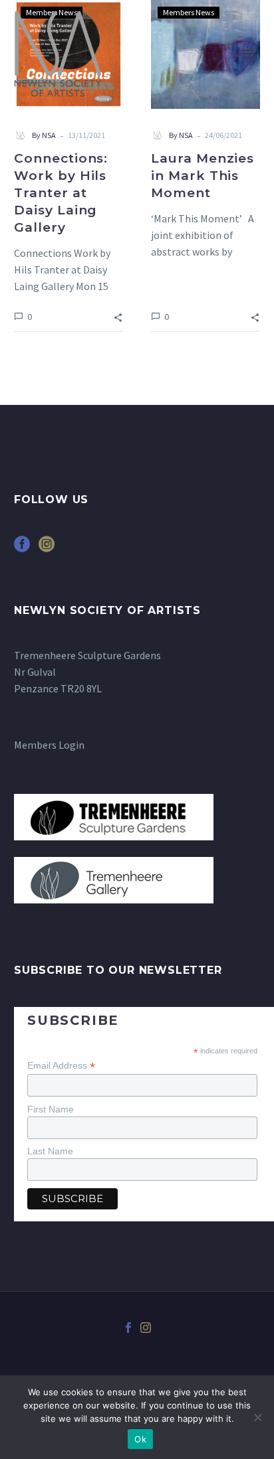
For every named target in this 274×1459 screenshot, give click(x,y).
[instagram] (47, 548)
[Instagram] (145, 1327)
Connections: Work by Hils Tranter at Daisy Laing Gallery (61, 193)
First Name (50, 1109)
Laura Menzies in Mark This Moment (202, 175)
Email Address (61, 1065)
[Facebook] (128, 1327)
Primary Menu (248, 54)
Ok (140, 1439)
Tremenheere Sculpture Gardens (87, 655)
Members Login (49, 744)
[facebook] (22, 548)
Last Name (50, 1151)
